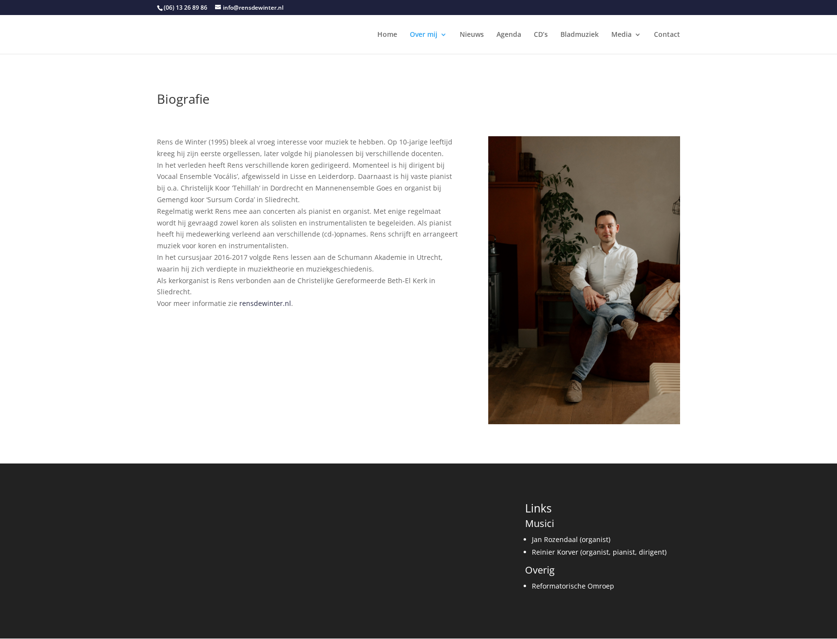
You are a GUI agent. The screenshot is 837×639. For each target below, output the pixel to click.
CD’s (541, 35)
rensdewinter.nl (265, 303)
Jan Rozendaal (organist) (571, 539)
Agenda (508, 35)
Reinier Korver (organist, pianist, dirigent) (599, 552)
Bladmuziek (579, 35)
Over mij (423, 35)
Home (387, 35)
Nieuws (472, 35)
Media (621, 35)
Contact (667, 35)
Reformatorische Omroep (573, 586)
